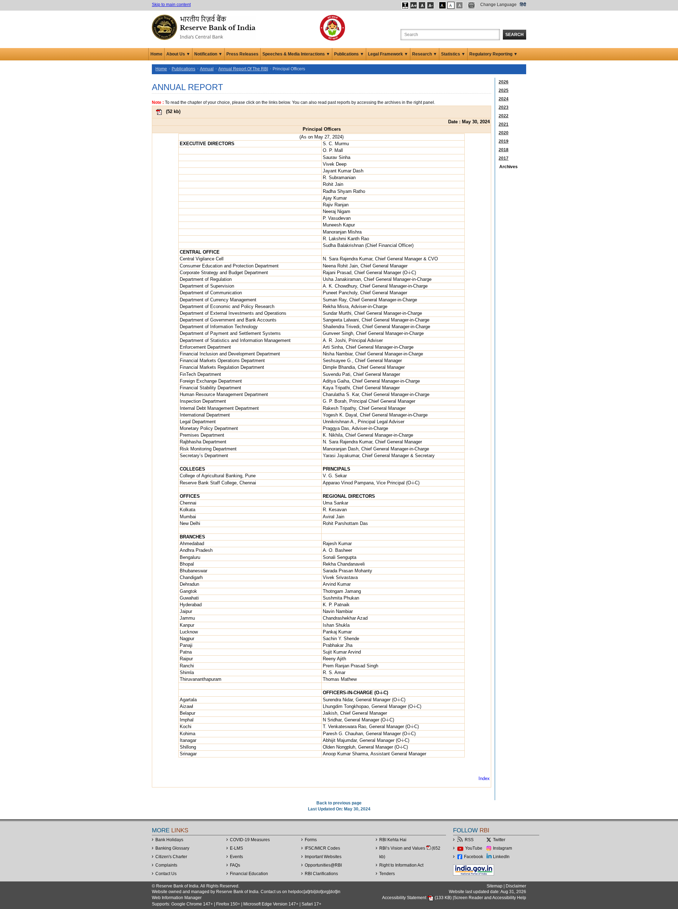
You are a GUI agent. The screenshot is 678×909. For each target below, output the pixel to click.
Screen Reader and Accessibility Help (490, 897)
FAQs (235, 865)
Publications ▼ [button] (349, 54)
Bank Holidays (169, 839)
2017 (504, 158)
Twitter (499, 839)
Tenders (387, 873)
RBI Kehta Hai (392, 839)
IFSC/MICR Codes (322, 848)
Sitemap (494, 886)
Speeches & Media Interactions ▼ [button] (296, 54)
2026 (504, 81)
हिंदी (523, 4)
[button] (405, 5)
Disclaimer (516, 886)
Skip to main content (171, 4)
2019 (504, 141)
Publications (183, 68)
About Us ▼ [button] (178, 54)
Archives (508, 166)
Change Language (498, 4)
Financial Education (249, 873)
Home (156, 54)
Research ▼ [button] (424, 54)
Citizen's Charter (171, 856)
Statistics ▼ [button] (453, 54)
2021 (504, 124)
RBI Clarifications (321, 873)
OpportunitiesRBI (323, 865)
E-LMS (236, 848)
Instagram (502, 848)
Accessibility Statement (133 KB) (417, 897)
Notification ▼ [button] (208, 54)
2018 (504, 149)
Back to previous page (339, 803)
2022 (504, 115)
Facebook (473, 856)
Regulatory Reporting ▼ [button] (493, 54)
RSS (469, 839)
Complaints (166, 865)
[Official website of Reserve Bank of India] (205, 26)
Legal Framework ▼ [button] (388, 54)
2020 (504, 132)
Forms (311, 839)
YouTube (473, 848)
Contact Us (166, 873)
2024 (504, 98)
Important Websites (323, 856)
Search (514, 34)
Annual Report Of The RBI (243, 68)
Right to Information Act (401, 865)
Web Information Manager (177, 897)
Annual (207, 68)
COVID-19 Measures (250, 839)
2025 (504, 90)
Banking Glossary (172, 848)
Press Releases (242, 54)
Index (484, 778)
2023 (504, 107)
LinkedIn (501, 856)
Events (236, 856)
